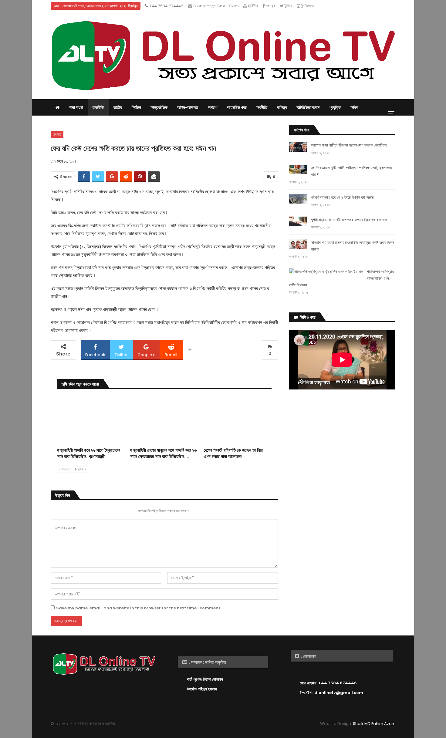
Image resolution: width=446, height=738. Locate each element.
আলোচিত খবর (237, 107)
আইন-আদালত (187, 107)
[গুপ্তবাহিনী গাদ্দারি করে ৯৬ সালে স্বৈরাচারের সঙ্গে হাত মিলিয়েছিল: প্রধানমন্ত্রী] (91, 420)
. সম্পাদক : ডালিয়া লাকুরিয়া (207, 662)
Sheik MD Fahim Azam (374, 723)
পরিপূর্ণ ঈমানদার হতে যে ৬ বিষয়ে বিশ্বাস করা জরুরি (342, 197)
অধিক (354, 107)
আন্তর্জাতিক (158, 107)
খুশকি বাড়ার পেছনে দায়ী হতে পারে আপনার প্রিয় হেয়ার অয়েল (349, 220)
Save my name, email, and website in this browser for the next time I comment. (138, 608)
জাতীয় (117, 107)
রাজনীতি (98, 107)
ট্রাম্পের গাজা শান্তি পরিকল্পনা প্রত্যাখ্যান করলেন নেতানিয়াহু (349, 145)
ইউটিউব (252, 6)
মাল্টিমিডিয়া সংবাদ (307, 107)
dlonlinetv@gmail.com (215, 6)
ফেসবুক (270, 6)
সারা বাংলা (76, 107)
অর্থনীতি (261, 107)
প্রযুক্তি (335, 107)
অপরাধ (212, 107)
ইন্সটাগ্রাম (307, 6)
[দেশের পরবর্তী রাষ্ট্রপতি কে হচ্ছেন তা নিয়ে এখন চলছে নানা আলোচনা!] (238, 420)
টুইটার (287, 6)
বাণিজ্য (282, 107)
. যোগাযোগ (308, 656)
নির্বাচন (136, 107)
